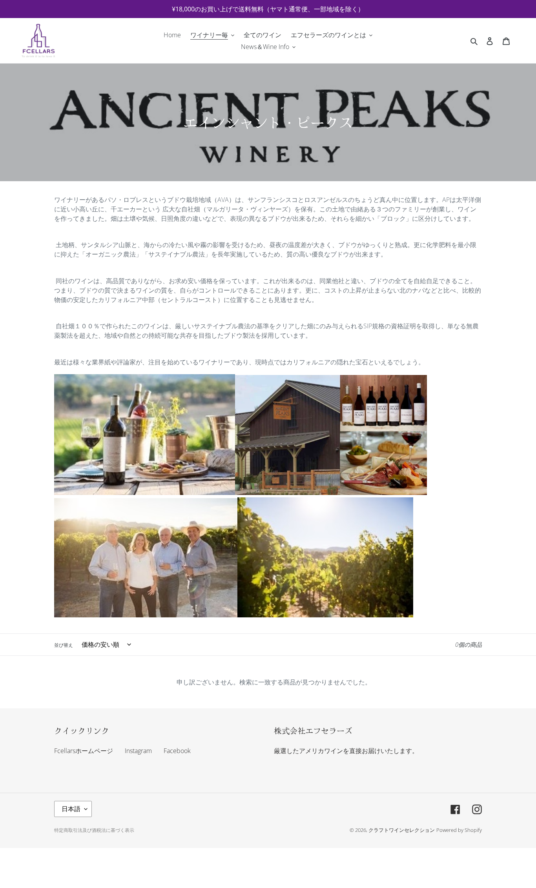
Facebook (177, 750)
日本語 (71, 808)
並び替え (63, 645)
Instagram (138, 750)
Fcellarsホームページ (83, 750)
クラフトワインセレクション (401, 829)
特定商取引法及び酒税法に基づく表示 (94, 830)
